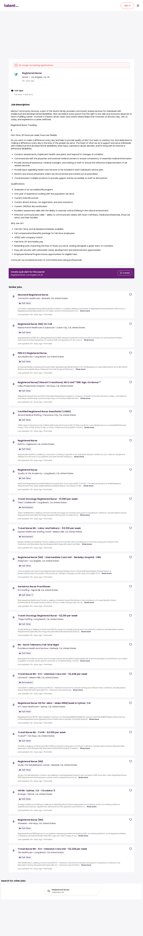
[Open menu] (138, 5)
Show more (85, 311)
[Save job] (130, 294)
